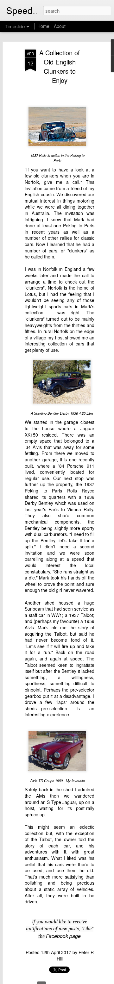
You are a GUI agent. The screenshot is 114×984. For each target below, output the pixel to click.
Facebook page (63, 936)
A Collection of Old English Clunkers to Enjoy (59, 66)
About (60, 26)
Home (43, 26)
